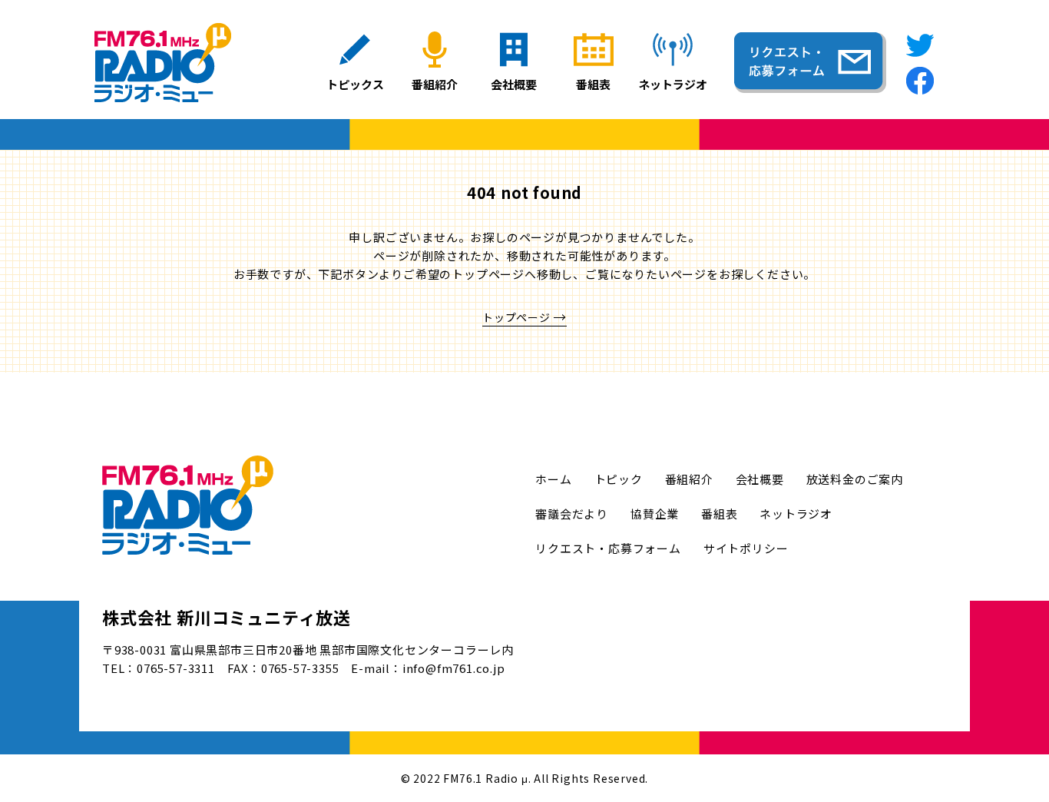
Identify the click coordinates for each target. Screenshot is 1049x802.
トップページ (516, 317)
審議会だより (571, 513)
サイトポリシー (746, 548)
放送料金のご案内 (854, 479)
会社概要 (760, 479)
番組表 (719, 513)
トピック (618, 479)
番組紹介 (689, 479)
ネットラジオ (795, 513)
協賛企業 (654, 513)
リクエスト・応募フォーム (608, 548)
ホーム (553, 479)
